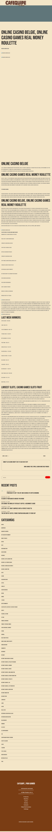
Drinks (2, 596)
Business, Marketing (5, 569)
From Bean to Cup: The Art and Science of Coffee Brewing (23, 493)
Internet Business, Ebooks (6, 668)
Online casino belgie (5, 48)
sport (2, 744)
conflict (3, 586)
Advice (2, 524)
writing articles (4, 758)
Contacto (26, 804)
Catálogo (26, 809)
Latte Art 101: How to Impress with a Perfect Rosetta (16, 508)
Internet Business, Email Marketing (8, 672)
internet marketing (5, 692)
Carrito (26, 800)
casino (2, 576)
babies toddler (4, 538)
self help (3, 727)
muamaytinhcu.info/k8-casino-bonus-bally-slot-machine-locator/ (16, 397)
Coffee (2, 583)
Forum (2, 631)
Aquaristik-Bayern (4, 531)
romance (3, 723)
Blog (2, 545)
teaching (3, 747)
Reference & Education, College (7, 713)
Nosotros (26, 798)
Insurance (3, 651)
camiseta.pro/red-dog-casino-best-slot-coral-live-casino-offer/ (14, 420)
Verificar (26, 802)
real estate (3, 710)
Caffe (2, 572)
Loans (2, 703)
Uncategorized (4, 754)
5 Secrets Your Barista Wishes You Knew (12, 499)
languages (3, 699)
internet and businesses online (7, 658)
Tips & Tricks (3, 751)
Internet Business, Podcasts (6, 679)
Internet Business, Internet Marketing (8, 675)
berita (2, 541)
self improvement (4, 730)
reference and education (6, 717)
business (3, 555)
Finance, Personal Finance (6, 624)
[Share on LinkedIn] (50, 456)
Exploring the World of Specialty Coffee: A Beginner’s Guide (18, 504)
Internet (3, 655)
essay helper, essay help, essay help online (9, 607)
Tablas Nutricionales (26, 807)
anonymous (3, 528)
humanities (3, 648)
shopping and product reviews (7, 737)
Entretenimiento (4, 603)
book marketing (4, 548)
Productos (26, 796)
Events (2, 610)
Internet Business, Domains (6, 665)
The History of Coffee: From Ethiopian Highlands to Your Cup (18, 513)
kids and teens (4, 696)
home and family (4, 644)
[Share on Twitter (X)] (48, 456)
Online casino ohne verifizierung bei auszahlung (13, 213)
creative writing (4, 589)
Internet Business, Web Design (7, 689)
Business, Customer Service (6, 562)
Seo (2, 734)
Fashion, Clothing (4, 614)
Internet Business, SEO (5, 682)
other (2, 706)
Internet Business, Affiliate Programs (8, 662)
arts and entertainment (5, 535)
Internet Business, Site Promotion (7, 686)
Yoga (2, 761)
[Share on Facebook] (46, 456)
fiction (2, 617)
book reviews (3, 552)
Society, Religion (4, 741)
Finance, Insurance (4, 620)
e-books (2, 600)
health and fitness (4, 638)
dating (2, 593)
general (2, 634)
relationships (4, 720)
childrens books (4, 579)
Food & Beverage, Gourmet (6, 627)
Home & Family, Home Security (6, 641)
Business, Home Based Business (7, 565)
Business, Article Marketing (6, 559)
